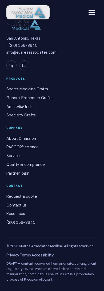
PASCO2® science (22, 147)
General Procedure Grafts (29, 97)
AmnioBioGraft (19, 106)
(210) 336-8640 (20, 222)
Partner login (17, 173)
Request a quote (21, 196)
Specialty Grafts (20, 115)
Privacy (12, 255)
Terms (25, 255)
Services (14, 155)
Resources (15, 213)
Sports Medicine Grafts (27, 89)
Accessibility (42, 255)
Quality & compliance (25, 164)
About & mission (21, 138)
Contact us (16, 205)
